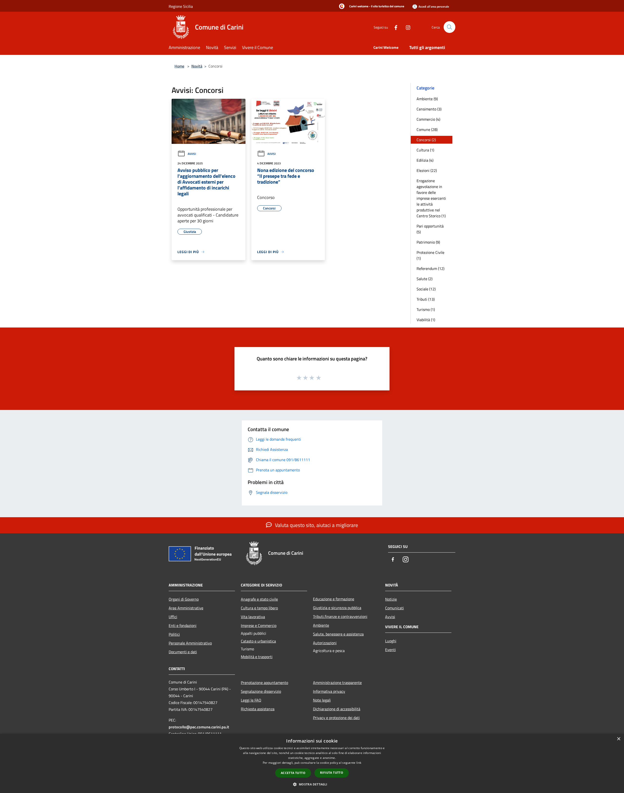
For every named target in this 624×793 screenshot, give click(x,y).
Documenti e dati (183, 652)
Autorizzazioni (325, 643)
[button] (312, 784)
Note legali (322, 700)
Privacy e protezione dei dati (336, 718)
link (358, 763)
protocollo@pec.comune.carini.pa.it (199, 727)
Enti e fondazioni (182, 625)
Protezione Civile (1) (430, 255)
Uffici (173, 617)
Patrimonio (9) (428, 242)
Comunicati (394, 608)
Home (179, 66)
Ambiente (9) (427, 99)
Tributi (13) (426, 299)
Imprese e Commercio (258, 625)
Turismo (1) (426, 309)
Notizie (391, 599)
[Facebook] (394, 27)
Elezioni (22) (427, 170)
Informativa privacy (329, 691)
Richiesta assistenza (257, 709)
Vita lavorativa (253, 617)
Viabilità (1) (426, 320)
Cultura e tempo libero (259, 608)
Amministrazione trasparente (337, 682)
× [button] (618, 739)
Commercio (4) (428, 119)
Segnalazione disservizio (261, 691)
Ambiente (321, 625)
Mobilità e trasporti (257, 657)
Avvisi (192, 153)
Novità (196, 66)
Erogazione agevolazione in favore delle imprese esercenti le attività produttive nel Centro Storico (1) (431, 198)
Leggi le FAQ (251, 700)
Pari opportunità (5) (430, 229)
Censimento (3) (429, 109)
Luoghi (390, 641)
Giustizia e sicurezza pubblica (337, 608)
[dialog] (312, 763)
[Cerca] (449, 27)
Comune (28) (427, 129)
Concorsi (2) (426, 140)
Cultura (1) (425, 150)
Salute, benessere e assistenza (338, 634)
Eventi (390, 650)
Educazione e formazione (333, 599)
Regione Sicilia (181, 6)
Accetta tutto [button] (293, 773)
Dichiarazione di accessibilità (336, 709)
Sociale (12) (426, 289)
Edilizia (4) (425, 160)
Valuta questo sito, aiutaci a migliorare (316, 525)
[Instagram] (406, 27)
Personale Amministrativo (190, 643)
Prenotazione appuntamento (264, 682)
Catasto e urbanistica (258, 641)
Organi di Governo (184, 599)
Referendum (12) (430, 268)
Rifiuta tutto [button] (331, 773)
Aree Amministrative (186, 608)
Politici (174, 634)
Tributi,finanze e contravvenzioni (340, 616)
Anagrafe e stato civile (259, 599)
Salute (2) (424, 279)
